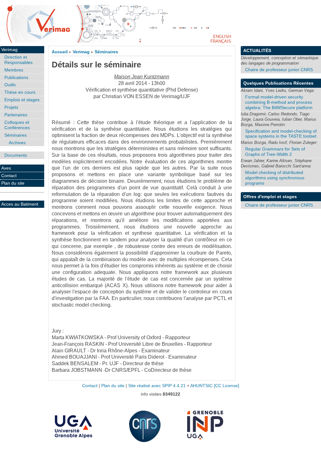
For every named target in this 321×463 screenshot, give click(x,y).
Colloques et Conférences (17, 125)
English (222, 36)
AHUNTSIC (201, 385)
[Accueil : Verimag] (160, 24)
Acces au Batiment (19, 204)
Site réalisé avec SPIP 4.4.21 (157, 385)
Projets (11, 107)
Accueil (60, 52)
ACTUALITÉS (257, 50)
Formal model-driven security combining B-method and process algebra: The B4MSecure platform (279, 102)
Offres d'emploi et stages (270, 196)
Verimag (81, 52)
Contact (9, 175)
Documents (15, 155)
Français (220, 41)
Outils (10, 84)
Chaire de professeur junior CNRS (279, 69)
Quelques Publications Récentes (278, 83)
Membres (13, 69)
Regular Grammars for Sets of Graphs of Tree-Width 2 (275, 151)
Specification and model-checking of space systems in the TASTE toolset (281, 134)
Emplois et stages (21, 99)
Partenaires (15, 114)
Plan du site (12, 183)
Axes (6, 168)
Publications (16, 77)
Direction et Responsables (18, 60)
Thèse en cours (19, 92)
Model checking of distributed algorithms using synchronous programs (274, 178)
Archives (17, 142)
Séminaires (106, 52)
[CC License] (226, 385)
